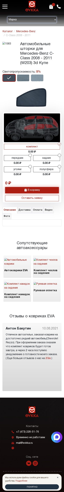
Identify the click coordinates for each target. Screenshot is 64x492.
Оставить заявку (32, 198)
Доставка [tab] (24, 210)
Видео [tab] (49, 210)
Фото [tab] (7, 216)
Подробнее (21, 480)
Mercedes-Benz (25, 31)
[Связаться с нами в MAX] (56, 437)
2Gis (48, 358)
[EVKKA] (32, 411)
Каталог (7, 31)
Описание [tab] (10, 210)
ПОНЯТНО (32, 486)
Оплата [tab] (37, 210)
